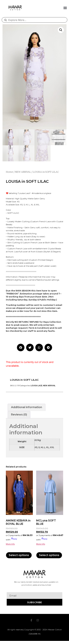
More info (10, 544)
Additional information (26, 407)
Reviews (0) (19, 414)
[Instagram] (37, 620)
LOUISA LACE (36, 386)
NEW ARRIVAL (23, 171)
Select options (19, 555)
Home (9, 171)
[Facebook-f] (31, 620)
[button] (65, 8)
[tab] (26, 407)
